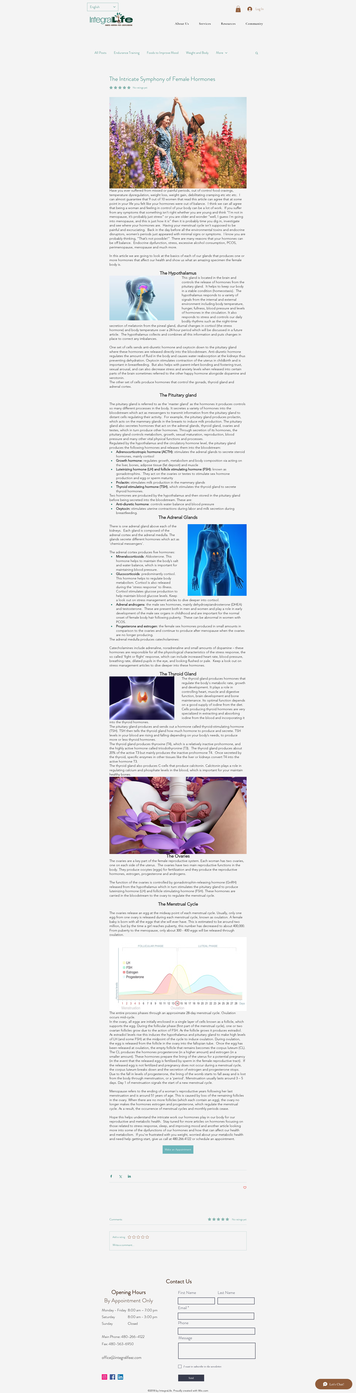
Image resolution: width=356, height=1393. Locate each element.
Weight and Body (197, 52)
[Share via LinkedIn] (129, 1176)
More (219, 52)
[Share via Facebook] (111, 1176)
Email (182, 1308)
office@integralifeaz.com (121, 1357)
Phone (183, 1323)
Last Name (226, 1293)
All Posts (100, 52)
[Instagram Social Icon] (104, 1377)
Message (185, 1338)
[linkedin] (120, 1377)
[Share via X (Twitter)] (120, 1176)
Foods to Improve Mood (163, 52)
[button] (238, 9)
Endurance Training (126, 52)
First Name (187, 1293)
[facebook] (112, 1377)
